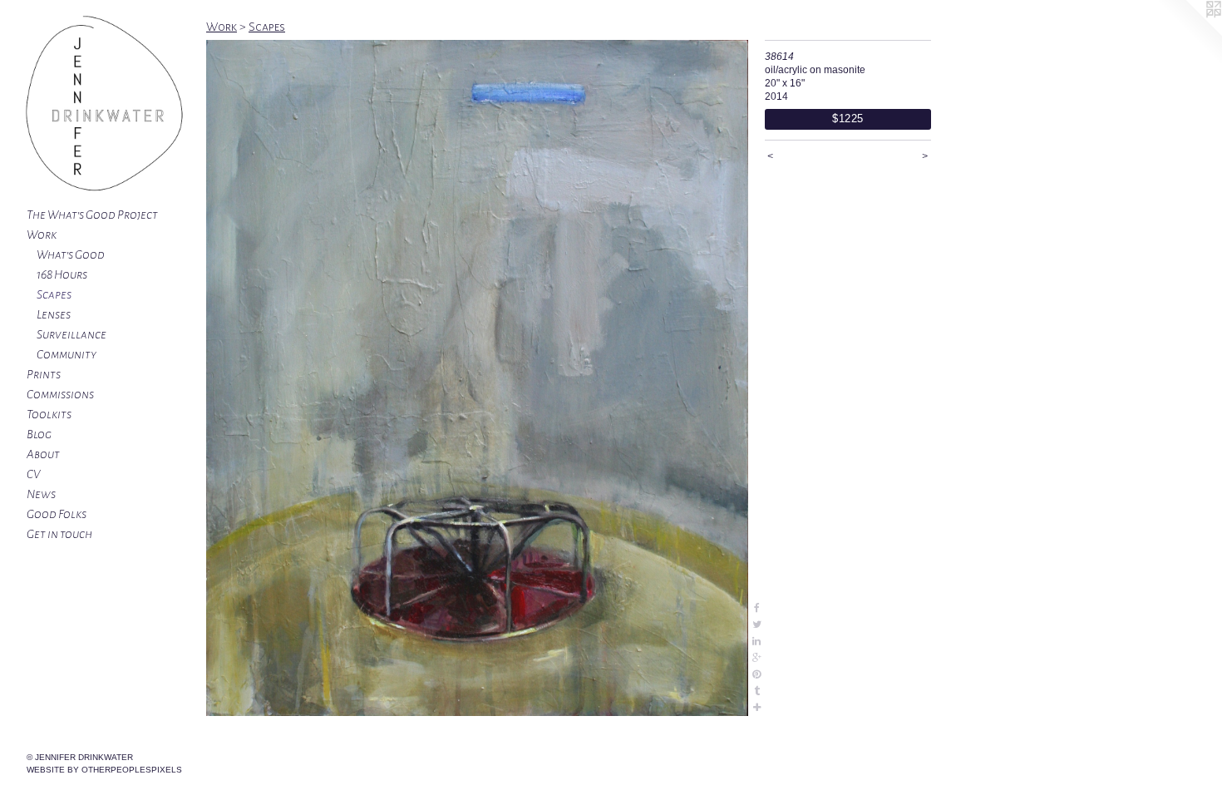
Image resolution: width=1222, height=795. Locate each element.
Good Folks (56, 514)
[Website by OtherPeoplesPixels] (1188, 33)
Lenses (54, 314)
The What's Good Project (92, 214)
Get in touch (59, 534)
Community (66, 354)
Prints (44, 374)
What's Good (71, 254)
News (41, 494)
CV (33, 474)
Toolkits (49, 414)
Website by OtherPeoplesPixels (104, 769)
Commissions (60, 394)
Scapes (54, 294)
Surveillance (71, 334)
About (43, 454)
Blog (39, 434)
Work (42, 234)
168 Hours (62, 274)
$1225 (848, 118)
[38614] (477, 378)
